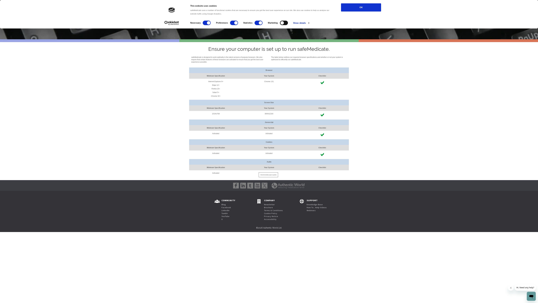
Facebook (226, 207)
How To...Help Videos (317, 207)
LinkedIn (225, 210)
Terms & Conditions (273, 210)
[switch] (234, 23)
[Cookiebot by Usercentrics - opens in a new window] (171, 23)
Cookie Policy (270, 213)
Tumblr (225, 213)
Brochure (268, 207)
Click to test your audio (268, 175)
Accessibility (270, 219)
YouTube (225, 216)
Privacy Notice (271, 216)
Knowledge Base (315, 204)
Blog (224, 204)
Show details (299, 23)
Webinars (311, 210)
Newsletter (269, 204)
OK (361, 7)
